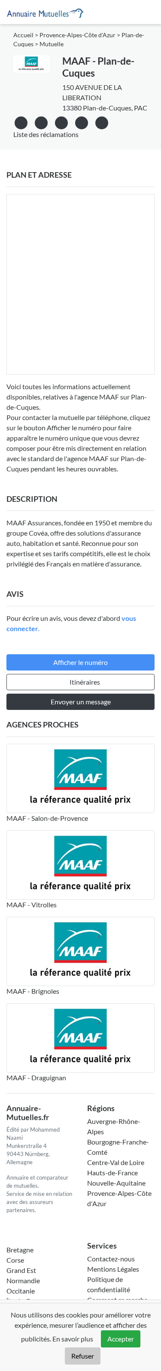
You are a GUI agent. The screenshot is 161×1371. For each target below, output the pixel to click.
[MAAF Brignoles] (80, 951)
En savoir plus (72, 1339)
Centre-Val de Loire (115, 1162)
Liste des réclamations (46, 134)
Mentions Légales (113, 1269)
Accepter (120, 1339)
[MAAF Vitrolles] (80, 865)
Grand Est (21, 1270)
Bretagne (19, 1250)
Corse (15, 1260)
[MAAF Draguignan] (80, 1038)
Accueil (23, 35)
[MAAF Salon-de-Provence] (80, 778)
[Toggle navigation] (144, 12)
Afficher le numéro (80, 662)
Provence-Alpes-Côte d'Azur (77, 35)
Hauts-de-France (112, 1172)
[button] (101, 121)
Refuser (82, 1356)
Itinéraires (85, 682)
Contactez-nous (111, 1259)
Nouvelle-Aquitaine (116, 1183)
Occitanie (20, 1291)
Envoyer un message (81, 701)
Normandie (23, 1280)
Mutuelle (51, 44)
